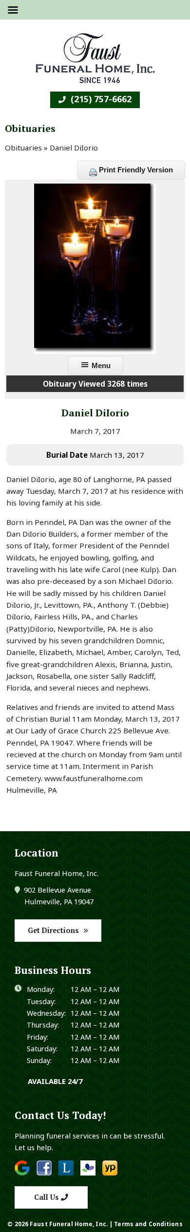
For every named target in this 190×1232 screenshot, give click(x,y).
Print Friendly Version (135, 170)
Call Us (47, 1197)
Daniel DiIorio (95, 412)
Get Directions (53, 930)
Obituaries (23, 147)
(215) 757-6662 (100, 99)
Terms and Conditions (148, 1224)
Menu (100, 365)
